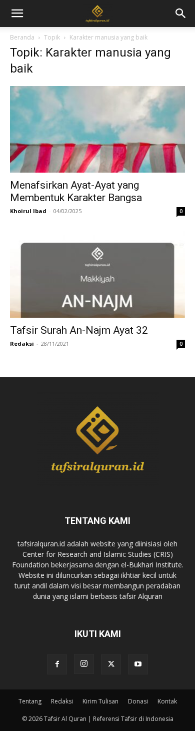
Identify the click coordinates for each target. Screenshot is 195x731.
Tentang (30, 701)
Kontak (167, 701)
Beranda (22, 37)
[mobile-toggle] (17, 13)
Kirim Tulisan (100, 701)
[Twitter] (111, 664)
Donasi (138, 701)
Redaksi (22, 343)
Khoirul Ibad (28, 211)
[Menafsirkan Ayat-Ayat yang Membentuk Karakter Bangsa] (97, 129)
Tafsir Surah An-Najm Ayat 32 (79, 330)
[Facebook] (57, 664)
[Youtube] (138, 664)
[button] (181, 13)
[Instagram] (84, 664)
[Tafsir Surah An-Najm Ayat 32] (97, 274)
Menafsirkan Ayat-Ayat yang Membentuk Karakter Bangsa (76, 191)
